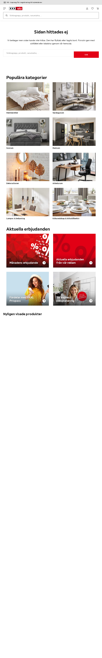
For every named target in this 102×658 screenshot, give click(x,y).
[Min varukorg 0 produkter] (97, 8)
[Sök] (6, 15)
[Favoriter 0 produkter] (92, 8)
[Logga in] (87, 8)
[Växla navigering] (4, 8)
